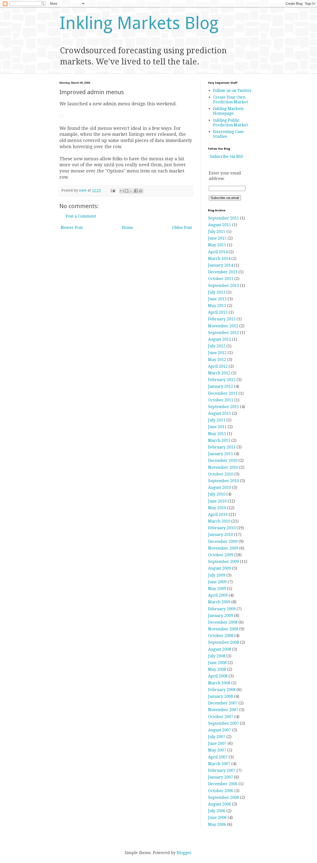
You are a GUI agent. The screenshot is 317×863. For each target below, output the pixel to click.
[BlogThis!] (126, 190)
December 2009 (223, 541)
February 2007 (222, 770)
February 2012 (222, 379)
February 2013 (222, 319)
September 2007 (223, 723)
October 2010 (220, 474)
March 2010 (219, 521)
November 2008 (223, 629)
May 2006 (217, 824)
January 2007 (220, 777)
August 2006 (219, 804)
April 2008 (218, 676)
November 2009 (223, 548)
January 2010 (220, 534)
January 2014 (220, 265)
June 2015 (217, 238)
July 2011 (216, 420)
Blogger (184, 852)
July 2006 (216, 810)
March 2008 (219, 683)
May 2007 (217, 750)
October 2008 (220, 635)
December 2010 (223, 460)
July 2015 (216, 231)
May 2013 (217, 305)
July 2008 (216, 656)
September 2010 (223, 480)
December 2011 (223, 393)
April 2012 (218, 366)
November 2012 (223, 326)
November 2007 (223, 709)
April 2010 (218, 514)
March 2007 (219, 763)
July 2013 (216, 292)
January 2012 (220, 386)
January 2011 (220, 453)
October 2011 (220, 400)
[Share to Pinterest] (140, 190)
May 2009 (217, 588)
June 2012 (217, 352)
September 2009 (223, 561)
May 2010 (217, 507)
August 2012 (219, 339)
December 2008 (223, 622)
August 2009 (219, 568)
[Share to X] (131, 190)
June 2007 (217, 743)
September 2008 (223, 642)
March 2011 (219, 440)
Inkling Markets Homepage (228, 111)
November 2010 (223, 467)
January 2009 (220, 615)
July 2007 (216, 736)
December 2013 (223, 272)
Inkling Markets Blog (138, 23)
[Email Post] (112, 190)
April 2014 (218, 252)
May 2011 (217, 433)
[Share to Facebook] (135, 190)
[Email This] (121, 190)
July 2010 (216, 494)
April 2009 (218, 595)
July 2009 (216, 575)
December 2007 (223, 703)
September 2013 (223, 285)
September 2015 (223, 218)
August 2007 (219, 730)
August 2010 (219, 487)
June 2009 (217, 582)
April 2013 (218, 312)
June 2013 (217, 299)
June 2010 (217, 501)
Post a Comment (81, 216)
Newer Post (72, 227)
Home (127, 227)
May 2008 (217, 669)
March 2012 (219, 373)
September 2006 (223, 797)
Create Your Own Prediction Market (230, 99)
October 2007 (220, 716)
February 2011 (222, 447)
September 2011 (223, 406)
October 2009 (220, 555)
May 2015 (217, 245)
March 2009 (219, 602)
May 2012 (217, 359)
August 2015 (219, 225)
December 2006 (223, 783)
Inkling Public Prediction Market (230, 122)
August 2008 (219, 649)
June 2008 (217, 662)
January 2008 (220, 696)
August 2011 (219, 413)
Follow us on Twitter (232, 90)
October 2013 (220, 278)
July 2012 (216, 346)
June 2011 (217, 426)
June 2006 (217, 817)
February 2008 (222, 689)
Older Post (182, 227)
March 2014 (219, 258)
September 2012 (223, 332)
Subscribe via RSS (226, 156)
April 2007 (218, 757)
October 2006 (220, 790)
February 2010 (222, 528)
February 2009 (222, 609)
